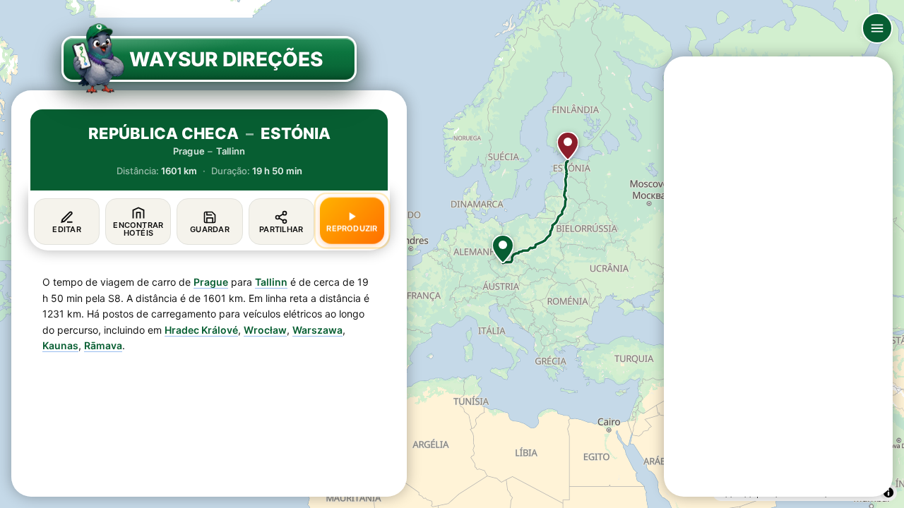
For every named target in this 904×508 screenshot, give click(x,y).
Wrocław (265, 330)
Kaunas (60, 345)
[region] (452, 254)
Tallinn (271, 282)
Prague (211, 282)
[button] (502, 249)
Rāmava (103, 345)
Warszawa (317, 330)
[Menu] (877, 28)
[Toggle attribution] (888, 492)
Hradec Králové (201, 330)
